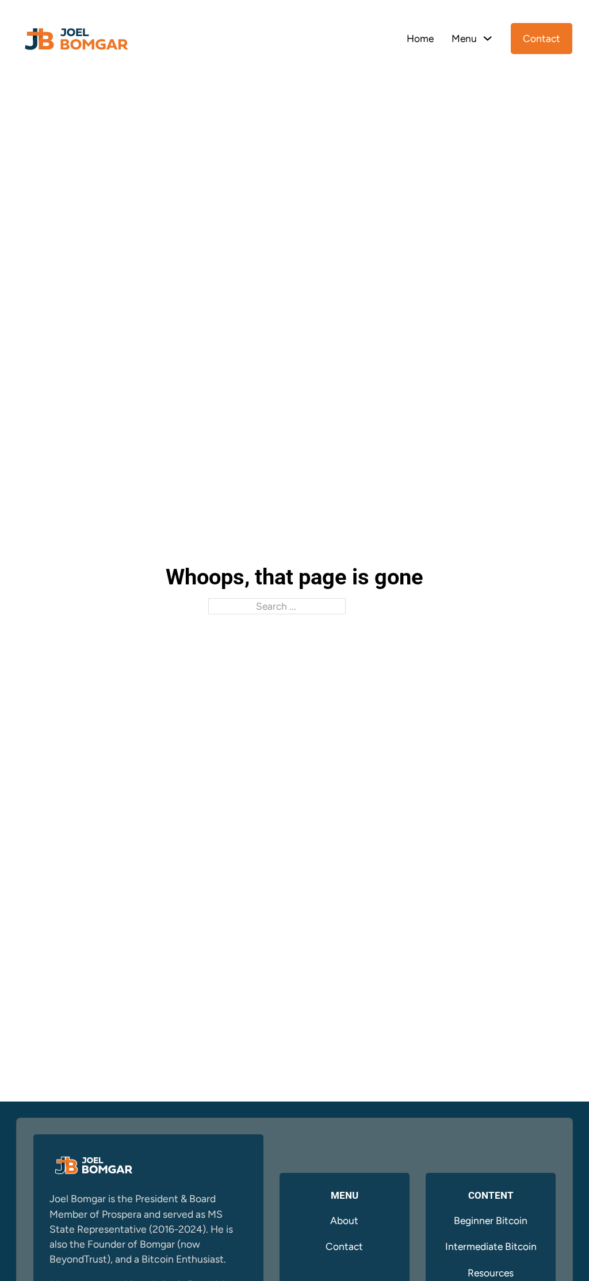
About (344, 1220)
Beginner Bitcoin (490, 1220)
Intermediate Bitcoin (491, 1246)
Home (420, 38)
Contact (541, 38)
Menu (464, 38)
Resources (491, 1273)
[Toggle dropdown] (487, 38)
